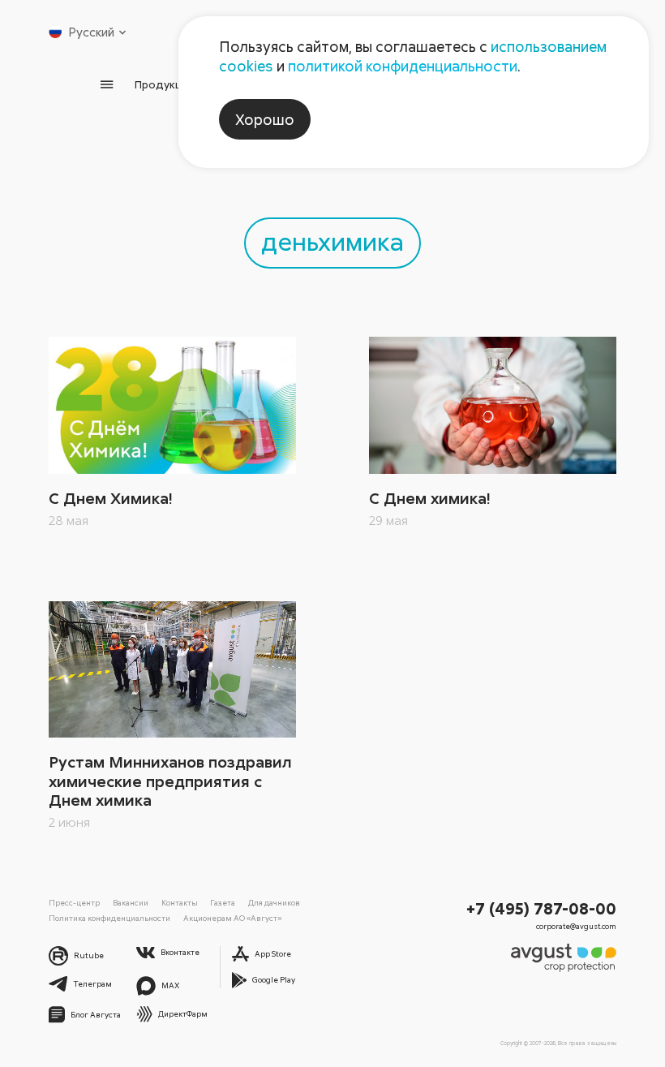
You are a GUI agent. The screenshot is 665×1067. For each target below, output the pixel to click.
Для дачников (274, 902)
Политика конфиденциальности (109, 918)
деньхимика (332, 240)
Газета (222, 902)
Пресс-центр (74, 902)
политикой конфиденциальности (402, 66)
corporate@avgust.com (576, 926)
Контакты (179, 902)
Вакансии (130, 902)
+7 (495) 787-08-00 (541, 908)
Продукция (165, 84)
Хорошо (264, 119)
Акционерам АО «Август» (232, 918)
